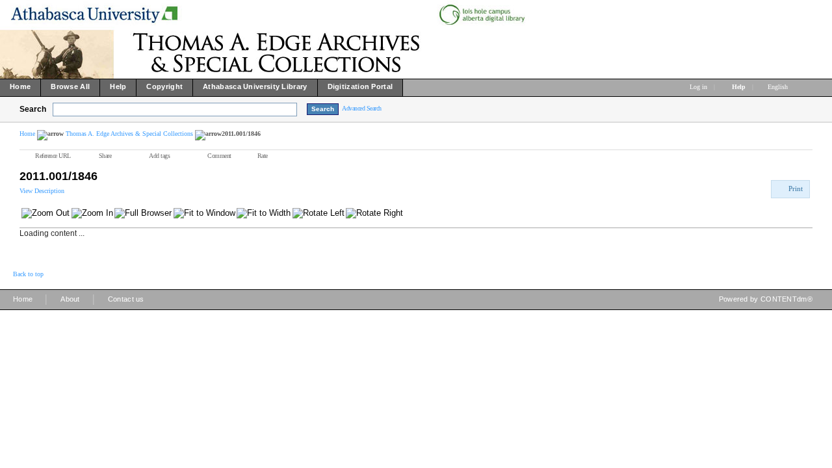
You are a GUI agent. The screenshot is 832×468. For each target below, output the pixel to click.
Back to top (28, 274)
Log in (698, 86)
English (779, 86)
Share (105, 155)
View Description (42, 190)
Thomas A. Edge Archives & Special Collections (129, 133)
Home (27, 133)
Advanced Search (362, 108)
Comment (219, 155)
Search (33, 109)
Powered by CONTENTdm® (765, 299)
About (70, 299)
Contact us (126, 299)
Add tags (159, 155)
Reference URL (53, 155)
